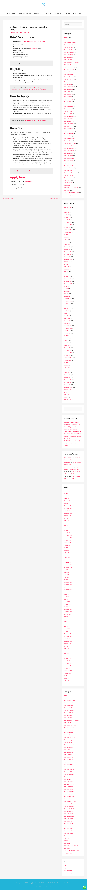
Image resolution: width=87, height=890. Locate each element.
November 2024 (68, 254)
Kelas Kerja (67, 185)
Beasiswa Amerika (68, 40)
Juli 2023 (66, 286)
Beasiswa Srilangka (69, 158)
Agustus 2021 (67, 333)
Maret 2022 (67, 318)
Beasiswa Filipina (68, 74)
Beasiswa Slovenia (68, 153)
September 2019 (68, 387)
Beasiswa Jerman (68, 101)
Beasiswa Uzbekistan (69, 175)
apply (48, 102)
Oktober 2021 (67, 330)
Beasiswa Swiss (68, 163)
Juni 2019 (66, 394)
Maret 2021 (67, 345)
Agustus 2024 (67, 261)
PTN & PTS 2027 (38, 13)
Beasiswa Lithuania (69, 111)
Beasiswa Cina (67, 64)
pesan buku (67, 190)
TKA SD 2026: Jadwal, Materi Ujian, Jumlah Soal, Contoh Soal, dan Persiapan (72, 443)
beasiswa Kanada (68, 106)
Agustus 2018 (67, 399)
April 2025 (66, 242)
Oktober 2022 (67, 303)
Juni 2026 (66, 212)
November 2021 (68, 328)
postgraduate (33, 48)
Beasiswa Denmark (69, 69)
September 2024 (68, 259)
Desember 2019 (68, 380)
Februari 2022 (67, 321)
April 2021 (66, 343)
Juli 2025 (66, 234)
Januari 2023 (67, 296)
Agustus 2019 (67, 389)
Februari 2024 (67, 276)
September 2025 (68, 229)
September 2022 (68, 306)
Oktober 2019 (67, 385)
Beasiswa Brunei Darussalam (71, 62)
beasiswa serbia (68, 146)
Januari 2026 (67, 220)
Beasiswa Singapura (69, 148)
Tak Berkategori (68, 195)
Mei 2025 (66, 239)
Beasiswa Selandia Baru (70, 143)
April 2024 (66, 271)
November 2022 (68, 301)
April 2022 (66, 316)
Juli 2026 (66, 210)
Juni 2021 (66, 338)
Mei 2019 (66, 397)
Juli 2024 (66, 264)
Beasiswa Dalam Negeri (70, 67)
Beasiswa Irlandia (68, 94)
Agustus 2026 (67, 207)
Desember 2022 (68, 298)
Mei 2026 (66, 215)
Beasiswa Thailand (68, 168)
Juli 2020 (66, 362)
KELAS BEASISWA (57, 13)
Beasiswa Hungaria (69, 82)
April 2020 (66, 370)
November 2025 (68, 225)
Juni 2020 (66, 365)
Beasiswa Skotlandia (69, 150)
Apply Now (17, 177)
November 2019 (68, 382)
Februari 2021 (67, 348)
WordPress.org (68, 873)
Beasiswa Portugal (69, 133)
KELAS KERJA (67, 13)
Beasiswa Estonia (68, 72)
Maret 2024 (67, 274)
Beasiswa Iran (67, 91)
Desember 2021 (68, 325)
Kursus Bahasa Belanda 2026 (71, 422)
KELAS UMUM (47, 13)
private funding (68, 467)
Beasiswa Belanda (68, 54)
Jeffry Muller (67, 462)
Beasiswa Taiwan (68, 165)
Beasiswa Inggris (68, 89)
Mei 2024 (66, 269)
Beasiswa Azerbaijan (69, 50)
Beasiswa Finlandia (69, 77)
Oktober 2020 (67, 355)
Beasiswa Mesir (68, 121)
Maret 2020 (67, 372)
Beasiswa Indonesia (69, 86)
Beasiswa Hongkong (69, 79)
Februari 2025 (67, 247)
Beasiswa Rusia (68, 141)
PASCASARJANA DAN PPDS (25, 13)
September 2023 (68, 284)
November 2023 (68, 281)
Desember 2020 (68, 350)
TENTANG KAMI (77, 13)
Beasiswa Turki (68, 170)
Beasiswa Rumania (69, 138)
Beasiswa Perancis (68, 131)
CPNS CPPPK (67, 180)
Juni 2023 (66, 289)
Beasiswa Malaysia (69, 116)
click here (38, 63)
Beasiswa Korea (68, 109)
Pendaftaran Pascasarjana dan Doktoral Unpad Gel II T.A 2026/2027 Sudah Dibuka (72, 427)
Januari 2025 (67, 249)
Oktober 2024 (67, 257)
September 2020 (68, 357)
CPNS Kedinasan (68, 182)
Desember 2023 (68, 279)
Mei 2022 (66, 313)
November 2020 (68, 353)
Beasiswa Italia (68, 96)
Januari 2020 (67, 377)
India (29, 58)
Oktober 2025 (67, 227)
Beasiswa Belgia (68, 57)
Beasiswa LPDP (68, 114)
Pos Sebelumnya (8, 198)
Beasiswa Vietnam (68, 178)
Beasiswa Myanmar (69, 123)
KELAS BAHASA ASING (10, 13)
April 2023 (66, 293)
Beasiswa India (14, 32)
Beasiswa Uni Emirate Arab (71, 173)
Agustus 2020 (67, 360)
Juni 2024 (66, 266)
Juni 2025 (66, 237)
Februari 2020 (67, 375)
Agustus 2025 (67, 232)
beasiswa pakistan (68, 128)
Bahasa (66, 37)
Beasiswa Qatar (68, 136)
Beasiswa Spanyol (68, 155)
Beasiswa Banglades (69, 52)
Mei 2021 (66, 340)
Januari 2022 (67, 323)
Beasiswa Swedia (68, 160)
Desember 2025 (68, 222)
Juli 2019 (66, 392)
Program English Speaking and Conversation (33, 41)
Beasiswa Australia (69, 45)
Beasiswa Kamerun (69, 104)
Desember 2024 (68, 252)
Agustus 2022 (67, 308)
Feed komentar (68, 870)
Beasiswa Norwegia (69, 126)
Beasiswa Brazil (68, 59)
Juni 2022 (66, 311)
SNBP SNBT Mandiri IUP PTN (71, 192)
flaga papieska (68, 457)
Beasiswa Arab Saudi (69, 42)
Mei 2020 (66, 367)
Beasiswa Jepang (68, 99)
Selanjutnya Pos (55, 198)
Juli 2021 (66, 335)
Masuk (65, 865)
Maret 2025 (67, 244)
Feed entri (66, 868)
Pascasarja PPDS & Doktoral (71, 187)
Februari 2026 (67, 217)
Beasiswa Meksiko (68, 118)
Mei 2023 (66, 291)
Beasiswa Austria (68, 47)
